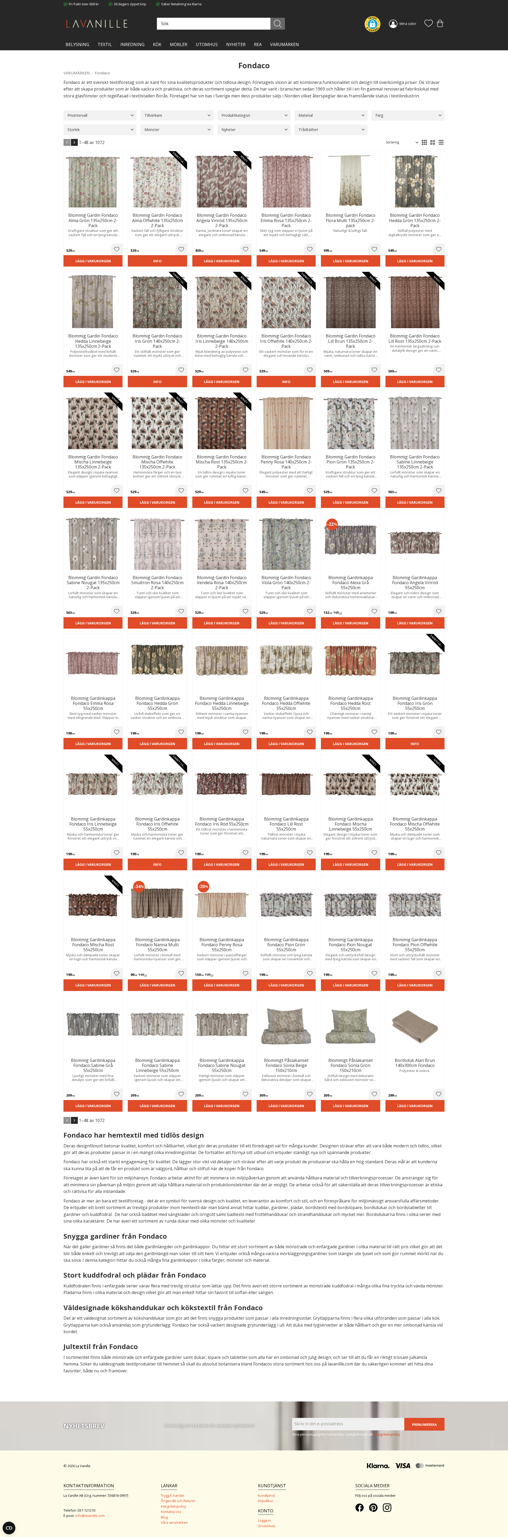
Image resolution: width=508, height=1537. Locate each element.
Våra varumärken (174, 1522)
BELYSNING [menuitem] (77, 44)
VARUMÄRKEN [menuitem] (284, 44)
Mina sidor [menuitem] (408, 23)
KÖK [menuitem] (157, 44)
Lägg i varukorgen (93, 261)
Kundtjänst (266, 1495)
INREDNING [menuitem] (132, 44)
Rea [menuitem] (258, 44)
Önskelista (266, 1526)
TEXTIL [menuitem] (105, 44)
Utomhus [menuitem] (207, 44)
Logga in (264, 1520)
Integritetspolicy (173, 1506)
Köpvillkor (265, 1500)
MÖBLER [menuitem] (178, 44)
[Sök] (277, 24)
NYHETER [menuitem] (236, 44)
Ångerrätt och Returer (178, 1500)
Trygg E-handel (172, 1495)
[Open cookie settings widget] (9, 1528)
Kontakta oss (171, 1511)
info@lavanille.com (90, 1515)
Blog (164, 1517)
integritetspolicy (387, 1434)
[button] (428, 24)
